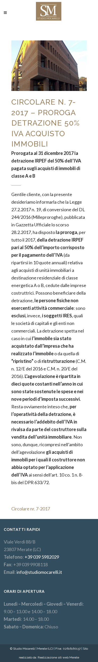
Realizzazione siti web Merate (58, 657)
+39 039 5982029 (42, 557)
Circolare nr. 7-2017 (30, 508)
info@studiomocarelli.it (39, 572)
